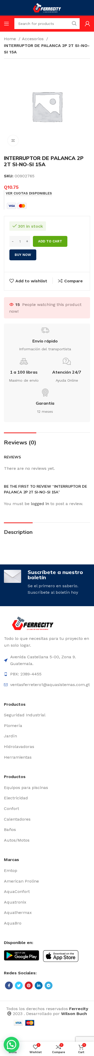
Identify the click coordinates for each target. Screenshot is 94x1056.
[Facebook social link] (9, 985)
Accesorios (33, 38)
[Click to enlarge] (13, 140)
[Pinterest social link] (29, 985)
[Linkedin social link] (39, 985)
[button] (11, 1044)
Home (10, 38)
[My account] (87, 23)
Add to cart (50, 241)
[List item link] (47, 715)
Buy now (23, 255)
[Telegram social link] (48, 985)
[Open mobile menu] (6, 23)
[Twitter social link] (19, 985)
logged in (40, 503)
